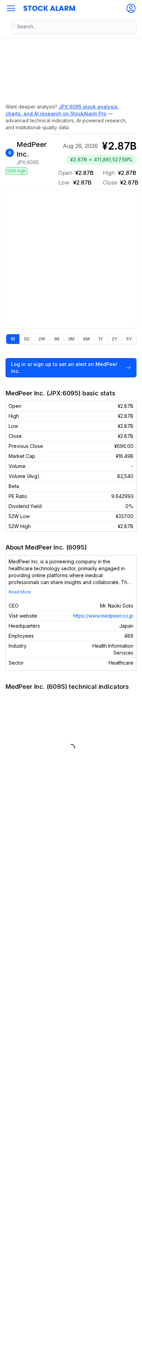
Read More (20, 591)
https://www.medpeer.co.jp (103, 616)
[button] (11, 8)
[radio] (12, 339)
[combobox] (73, 26)
